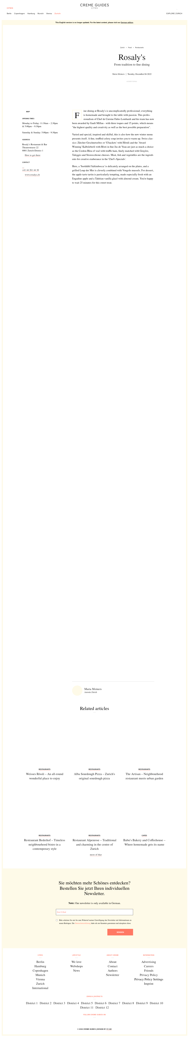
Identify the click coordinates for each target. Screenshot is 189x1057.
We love (76, 962)
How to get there (32, 155)
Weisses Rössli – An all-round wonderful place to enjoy (44, 776)
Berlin (9, 13)
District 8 (128, 1003)
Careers (149, 966)
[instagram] (91, 1021)
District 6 (100, 1003)
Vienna (49, 13)
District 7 (114, 1003)
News (76, 970)
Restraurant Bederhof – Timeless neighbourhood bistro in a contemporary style (44, 844)
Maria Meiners (118, 74)
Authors (113, 970)
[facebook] (84, 1021)
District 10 (156, 1003)
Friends (148, 970)
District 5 (87, 1003)
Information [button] (148, 955)
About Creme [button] (113, 955)
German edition (127, 22)
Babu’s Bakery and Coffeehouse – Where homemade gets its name (144, 842)
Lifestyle (76, 955)
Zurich (58, 13)
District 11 (86, 1007)
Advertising (148, 962)
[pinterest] (97, 1021)
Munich (41, 13)
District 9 (142, 1003)
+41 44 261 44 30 (30, 169)
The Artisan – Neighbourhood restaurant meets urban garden (144, 776)
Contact (113, 966)
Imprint (148, 983)
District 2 (45, 1003)
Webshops (76, 966)
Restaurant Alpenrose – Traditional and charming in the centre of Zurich (94, 844)
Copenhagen (19, 13)
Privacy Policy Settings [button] (148, 979)
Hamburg (31, 13)
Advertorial (132, 81)
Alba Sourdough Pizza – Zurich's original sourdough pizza (94, 776)
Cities (10, 8)
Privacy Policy (149, 975)
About (112, 962)
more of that (96, 854)
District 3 (59, 1003)
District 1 (32, 1003)
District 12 (102, 1007)
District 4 (73, 1003)
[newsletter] (104, 1021)
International (40, 988)
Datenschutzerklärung (83, 923)
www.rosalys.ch (32, 174)
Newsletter (112, 975)
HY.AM (109, 1029)
